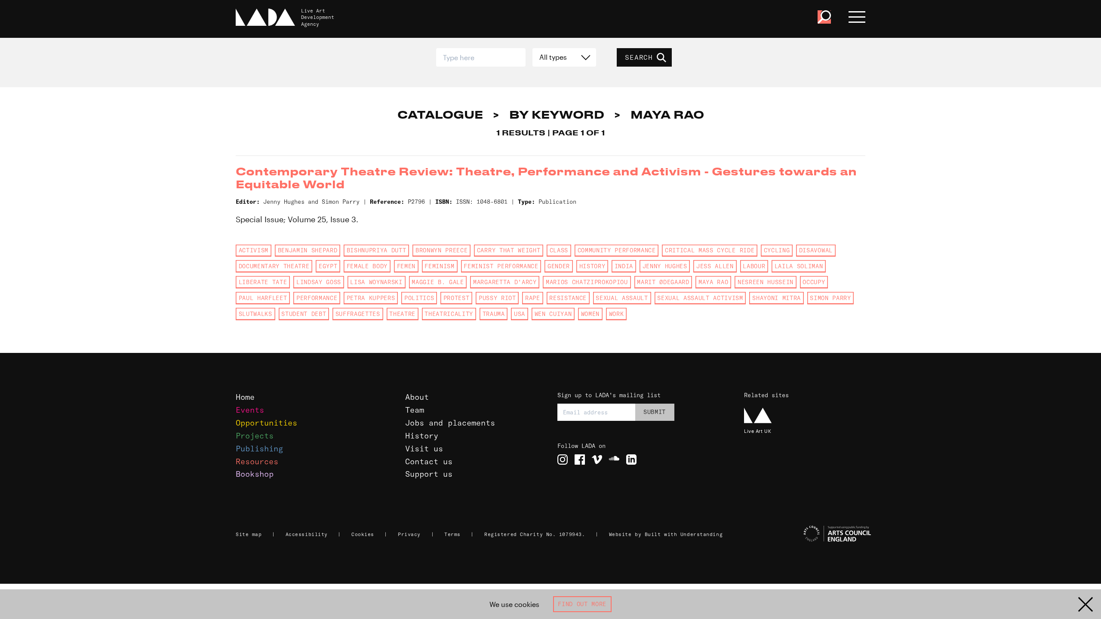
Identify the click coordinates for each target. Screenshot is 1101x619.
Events (250, 410)
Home (245, 397)
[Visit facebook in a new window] (580, 459)
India (624, 266)
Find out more (582, 604)
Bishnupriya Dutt (376, 250)
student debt (303, 313)
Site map (248, 534)
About (417, 397)
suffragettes (357, 313)
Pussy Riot (497, 297)
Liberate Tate (263, 282)
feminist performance (501, 266)
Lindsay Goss (318, 282)
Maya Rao (713, 282)
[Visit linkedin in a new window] (631, 459)
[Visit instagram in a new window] (562, 459)
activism (253, 250)
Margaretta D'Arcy (504, 282)
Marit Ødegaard (663, 282)
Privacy (409, 534)
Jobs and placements (450, 423)
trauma (494, 313)
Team (414, 410)
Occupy (814, 282)
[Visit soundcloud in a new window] (614, 459)
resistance (568, 297)
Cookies (362, 534)
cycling (777, 250)
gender (558, 266)
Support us (428, 474)
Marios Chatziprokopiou (587, 282)
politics (419, 297)
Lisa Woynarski (376, 282)
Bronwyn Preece (441, 250)
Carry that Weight (508, 250)
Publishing (259, 449)
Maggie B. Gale (438, 282)
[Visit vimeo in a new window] (597, 459)
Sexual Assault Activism (700, 297)
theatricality (448, 313)
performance (316, 297)
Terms (452, 534)
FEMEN (406, 266)
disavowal (816, 250)
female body (367, 266)
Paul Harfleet (263, 297)
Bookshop (255, 474)
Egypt (328, 266)
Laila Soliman (799, 266)
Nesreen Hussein (765, 282)
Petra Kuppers (371, 297)
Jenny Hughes (665, 266)
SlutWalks (255, 313)
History (421, 436)
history (592, 266)
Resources (257, 461)
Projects (255, 436)
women (590, 313)
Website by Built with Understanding (666, 534)
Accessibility (307, 534)
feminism (439, 266)
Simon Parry (830, 297)
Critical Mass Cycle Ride (709, 250)
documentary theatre (274, 266)
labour (754, 266)
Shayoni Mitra (776, 297)
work (616, 313)
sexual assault (622, 297)
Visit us (424, 449)
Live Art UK (757, 431)
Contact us (428, 461)
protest (456, 297)
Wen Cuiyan (553, 313)
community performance (617, 250)
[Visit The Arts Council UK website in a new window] (808, 534)
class (559, 250)
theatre (402, 313)
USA (519, 313)
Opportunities (266, 423)
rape (532, 297)
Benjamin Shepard (308, 250)
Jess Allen (715, 266)
